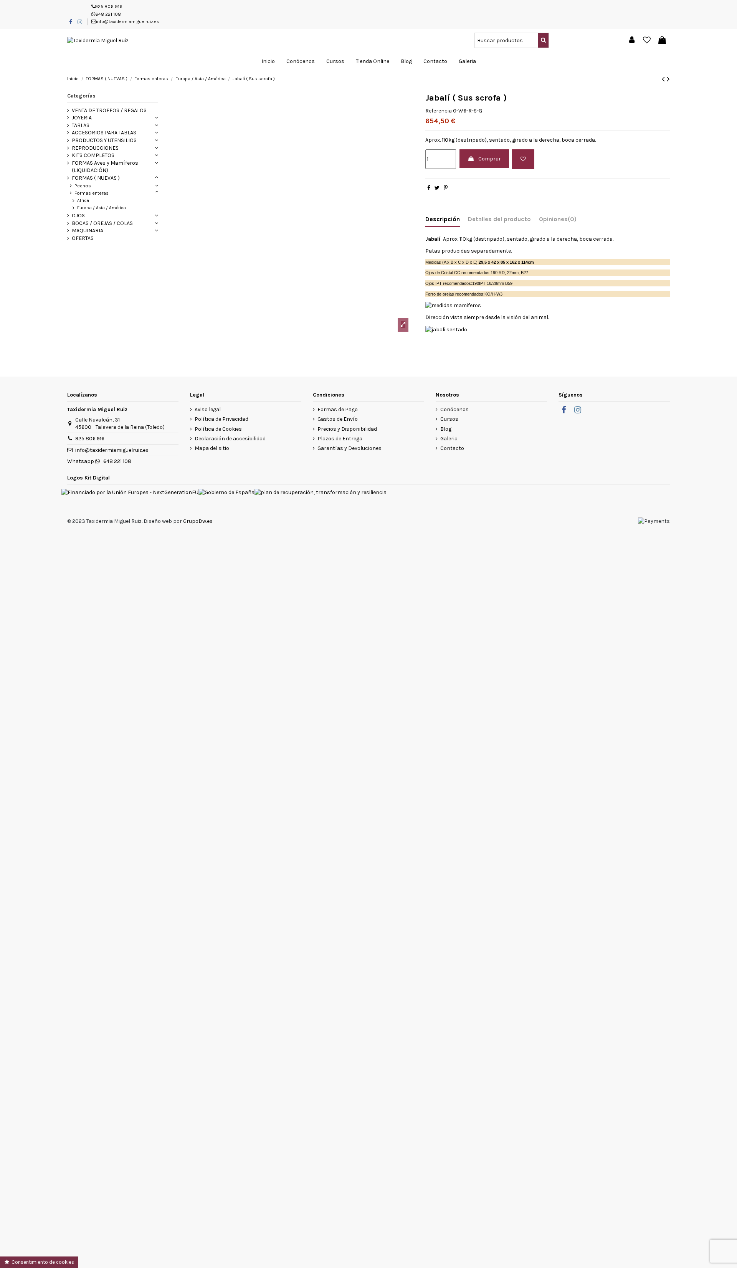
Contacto (452, 448)
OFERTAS (83, 238)
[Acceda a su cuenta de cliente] (632, 40)
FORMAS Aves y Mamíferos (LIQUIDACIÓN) (105, 167)
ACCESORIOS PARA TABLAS (104, 132)
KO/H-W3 (493, 294)
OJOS (78, 215)
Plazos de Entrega (339, 438)
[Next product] (668, 79)
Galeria (449, 438)
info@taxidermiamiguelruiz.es (127, 21)
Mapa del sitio (212, 448)
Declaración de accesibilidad (230, 438)
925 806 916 (108, 6)
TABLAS (80, 125)
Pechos (82, 185)
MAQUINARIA (87, 230)
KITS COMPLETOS (93, 155)
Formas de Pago (337, 409)
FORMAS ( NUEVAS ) (96, 178)
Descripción (442, 219)
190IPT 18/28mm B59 (492, 283)
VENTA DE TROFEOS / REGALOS (109, 110)
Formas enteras (91, 193)
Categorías (81, 96)
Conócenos (454, 409)
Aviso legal (208, 409)
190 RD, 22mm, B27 (509, 272)
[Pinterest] (446, 188)
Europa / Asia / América (101, 207)
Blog (445, 429)
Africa (83, 200)
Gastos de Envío (337, 419)
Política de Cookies (218, 429)
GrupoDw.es (198, 521)
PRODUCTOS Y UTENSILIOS (104, 140)
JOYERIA (82, 117)
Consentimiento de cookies (42, 1262)
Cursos (449, 419)
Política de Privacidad (221, 419)
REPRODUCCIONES (95, 148)
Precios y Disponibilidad (347, 429)
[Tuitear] (437, 188)
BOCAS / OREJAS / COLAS (102, 223)
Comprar (489, 158)
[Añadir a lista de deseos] (523, 159)
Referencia (438, 110)
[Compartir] (428, 188)
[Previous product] (664, 79)
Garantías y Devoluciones (349, 448)
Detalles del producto (499, 219)
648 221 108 (108, 14)
